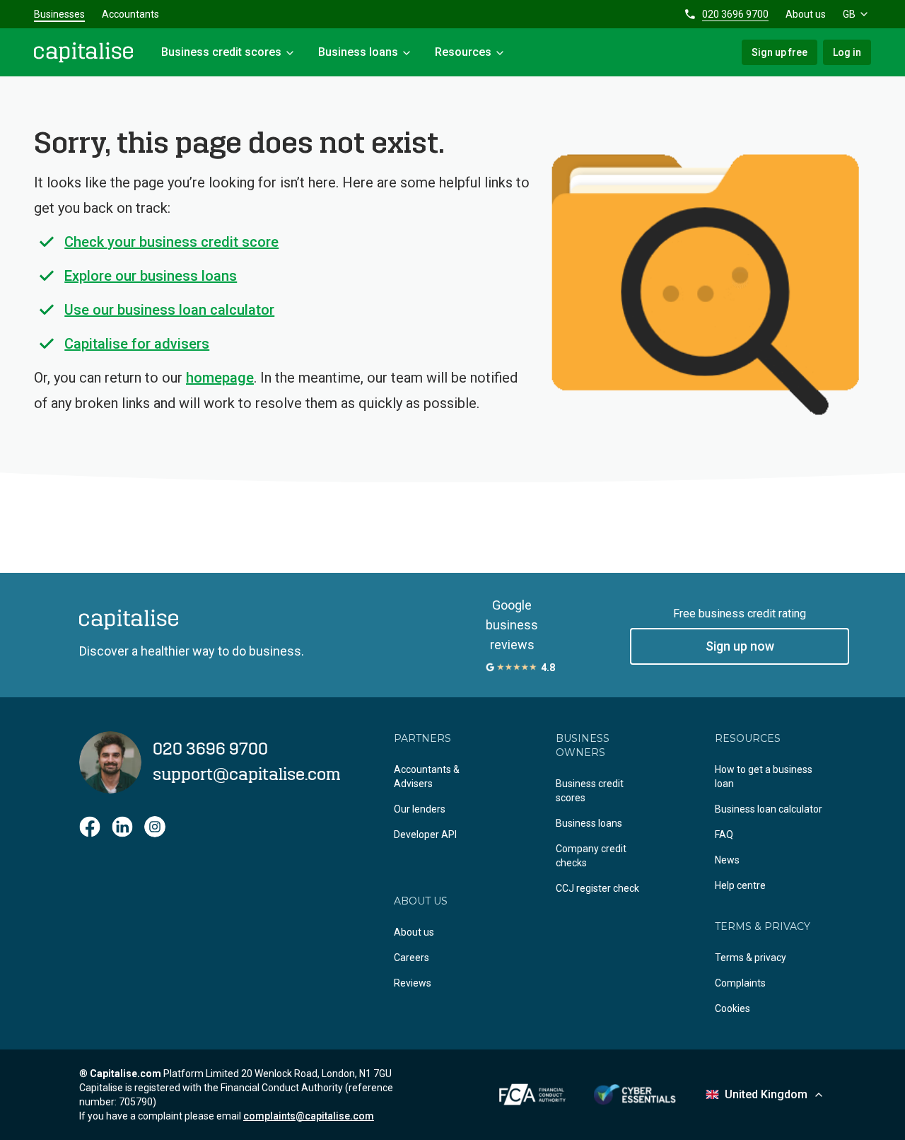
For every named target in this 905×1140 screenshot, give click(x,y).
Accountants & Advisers (427, 776)
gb (849, 14)
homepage (220, 377)
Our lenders (419, 809)
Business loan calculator (768, 809)
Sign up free (779, 52)
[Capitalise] (83, 52)
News (727, 860)
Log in (847, 52)
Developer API (425, 834)
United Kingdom (766, 1094)
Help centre (740, 885)
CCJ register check (597, 888)
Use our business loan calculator (169, 309)
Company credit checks (591, 855)
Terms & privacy (750, 957)
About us (806, 14)
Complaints (740, 983)
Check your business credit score (171, 241)
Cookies (732, 1008)
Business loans (589, 823)
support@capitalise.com (247, 775)
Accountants (130, 14)
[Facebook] (89, 826)
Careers (411, 957)
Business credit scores (590, 790)
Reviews (412, 983)
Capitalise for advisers (136, 343)
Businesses (59, 14)
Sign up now (740, 646)
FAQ (724, 834)
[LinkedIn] (122, 826)
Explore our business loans (150, 275)
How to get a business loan (763, 776)
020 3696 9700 (735, 14)
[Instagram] (154, 826)
